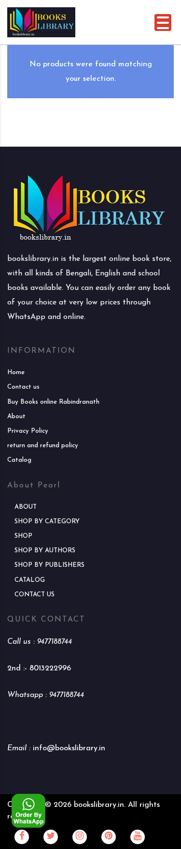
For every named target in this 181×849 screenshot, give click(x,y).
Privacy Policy (27, 431)
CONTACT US (34, 594)
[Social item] (21, 837)
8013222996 (50, 668)
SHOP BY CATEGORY (47, 521)
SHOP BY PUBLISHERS (49, 565)
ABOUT (25, 507)
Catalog (19, 460)
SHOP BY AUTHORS (44, 550)
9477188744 (54, 642)
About (16, 416)
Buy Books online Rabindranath (53, 402)
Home (16, 372)
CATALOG (29, 580)
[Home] (41, 22)
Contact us (23, 387)
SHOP (23, 536)
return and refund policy (42, 445)
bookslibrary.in (99, 805)
